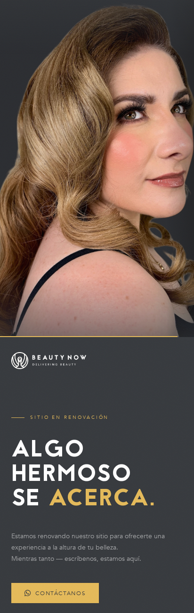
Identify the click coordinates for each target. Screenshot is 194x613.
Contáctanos (60, 593)
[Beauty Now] (97, 360)
